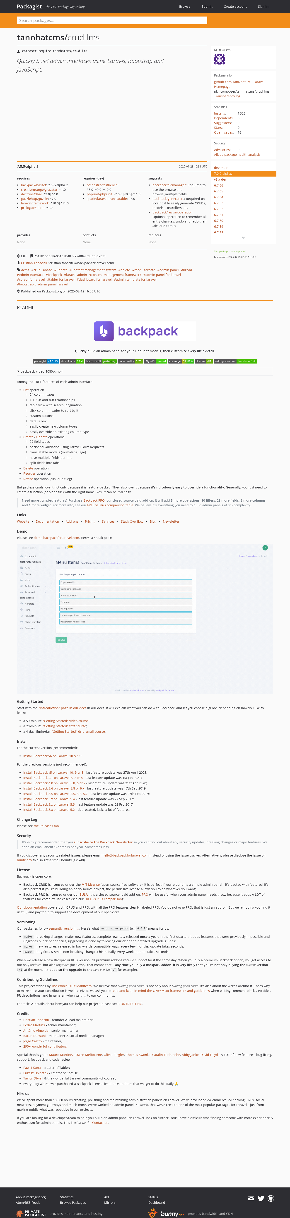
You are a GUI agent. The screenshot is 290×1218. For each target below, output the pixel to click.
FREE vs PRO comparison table (110, 505)
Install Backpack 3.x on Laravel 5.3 (49, 804)
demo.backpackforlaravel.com (56, 538)
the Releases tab (46, 826)
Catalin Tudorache (166, 1055)
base (48, 270)
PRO (145, 894)
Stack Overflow (132, 521)
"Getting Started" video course (66, 721)
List (26, 390)
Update (41, 437)
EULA (84, 894)
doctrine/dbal (31, 194)
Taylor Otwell (33, 1078)
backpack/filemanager (169, 185)
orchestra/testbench (102, 185)
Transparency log (227, 96)
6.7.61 (218, 215)
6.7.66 (218, 185)
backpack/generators (168, 198)
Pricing (90, 521)
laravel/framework (35, 203)
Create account (235, 6)
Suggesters (222, 123)
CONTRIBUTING (130, 1004)
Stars (218, 127)
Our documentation (32, 907)
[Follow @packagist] (261, 1198)
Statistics (67, 1197)
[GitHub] (271, 1198)
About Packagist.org (31, 1197)
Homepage (222, 86)
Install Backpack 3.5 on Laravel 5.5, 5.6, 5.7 (55, 794)
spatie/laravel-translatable (107, 198)
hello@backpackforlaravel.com (125, 855)
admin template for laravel (136, 279)
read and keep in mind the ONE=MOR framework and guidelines (160, 990)
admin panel (169, 270)
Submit (207, 6)
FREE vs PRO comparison (103, 899)
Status (153, 1197)
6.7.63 (218, 203)
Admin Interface (31, 275)
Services (108, 521)
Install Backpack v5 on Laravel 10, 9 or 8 (53, 772)
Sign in (263, 6)
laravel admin (76, 275)
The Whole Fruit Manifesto (71, 986)
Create (28, 437)
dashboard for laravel (95, 279)
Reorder (29, 473)
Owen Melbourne (88, 1055)
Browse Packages (73, 1202)
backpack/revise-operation (172, 212)
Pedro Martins (34, 1025)
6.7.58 (218, 232)
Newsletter (171, 521)
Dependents (223, 118)
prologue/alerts (32, 208)
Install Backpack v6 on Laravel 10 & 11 (52, 756)
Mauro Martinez (61, 1055)
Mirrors (110, 1202)
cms (26, 270)
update (61, 270)
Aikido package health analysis (237, 154)
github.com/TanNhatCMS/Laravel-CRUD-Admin (249, 82)
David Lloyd (209, 1055)
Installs (219, 113)
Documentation (47, 521)
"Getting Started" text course (64, 726)
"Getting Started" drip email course (78, 731)
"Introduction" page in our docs (62, 708)
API (106, 1197)
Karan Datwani (34, 1036)
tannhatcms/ (42, 37)
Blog (153, 521)
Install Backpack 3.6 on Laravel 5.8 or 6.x (53, 788)
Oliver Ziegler (114, 1055)
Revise (28, 479)
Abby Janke (190, 1055)
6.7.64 (218, 197)
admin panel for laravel (163, 275)
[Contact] (251, 1198)
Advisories (222, 150)
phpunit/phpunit (99, 194)
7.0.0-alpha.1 (224, 173)
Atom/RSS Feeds (28, 1202)
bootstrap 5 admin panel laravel (43, 284)
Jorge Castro (32, 1041)
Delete (28, 468)
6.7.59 (218, 226)
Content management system (94, 270)
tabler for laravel (62, 279)
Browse (184, 6)
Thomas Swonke (138, 1055)
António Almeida (35, 1030)
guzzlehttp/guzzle (34, 198)
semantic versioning (64, 928)
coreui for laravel (32, 279)
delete (125, 270)
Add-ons (72, 521)
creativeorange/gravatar (39, 189)
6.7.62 (218, 209)
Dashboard (156, 1202)
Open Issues (223, 132)
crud (37, 270)
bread (187, 270)
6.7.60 (218, 220)
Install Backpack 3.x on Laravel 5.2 (49, 809)
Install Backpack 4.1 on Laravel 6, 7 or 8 (53, 777)
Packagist (29, 6)
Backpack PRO (94, 500)
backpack (55, 275)
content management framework (116, 275)
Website (23, 521)
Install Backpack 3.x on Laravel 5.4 (49, 799)
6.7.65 (218, 191)
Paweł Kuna (32, 1067)
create (150, 270)
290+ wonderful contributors (45, 1046)
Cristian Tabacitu (34, 263)
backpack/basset (33, 185)
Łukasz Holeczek (35, 1073)
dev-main (221, 167)
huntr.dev (24, 860)
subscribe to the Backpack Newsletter (103, 842)
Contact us (100, 1122)
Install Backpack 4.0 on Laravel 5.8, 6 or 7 (54, 783)
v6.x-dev (220, 179)
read (137, 270)
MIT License (91, 884)
